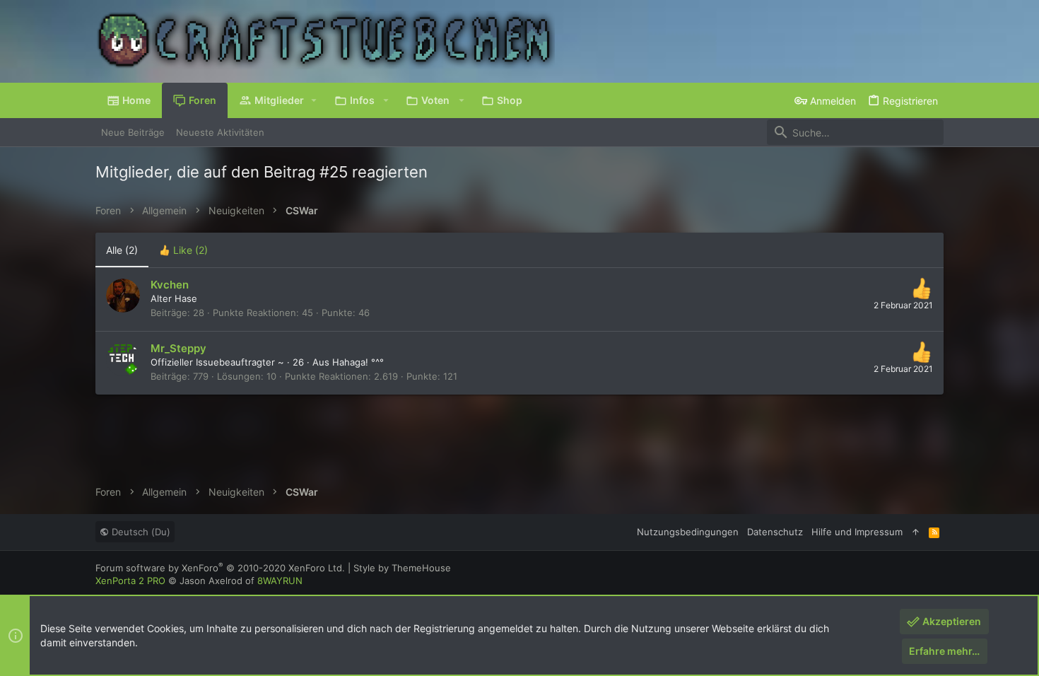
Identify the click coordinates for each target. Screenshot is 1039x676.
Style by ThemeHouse (402, 567)
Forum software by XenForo (220, 567)
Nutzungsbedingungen (688, 531)
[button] (314, 100)
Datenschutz (775, 531)
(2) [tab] (122, 250)
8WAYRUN (280, 580)
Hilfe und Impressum (857, 531)
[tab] (183, 250)
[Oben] (915, 531)
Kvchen (170, 284)
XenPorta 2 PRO (130, 580)
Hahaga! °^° (358, 362)
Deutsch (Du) (139, 531)
